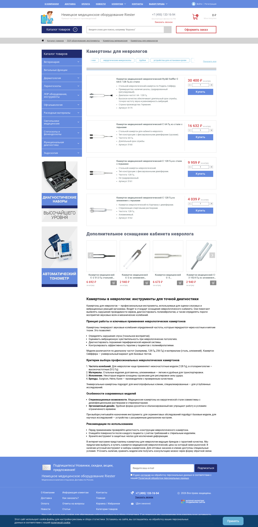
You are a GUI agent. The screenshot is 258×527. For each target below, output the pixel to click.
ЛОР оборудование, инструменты (55, 95)
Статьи (66, 509)
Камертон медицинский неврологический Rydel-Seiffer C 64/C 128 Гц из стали (147, 80)
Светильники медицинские (52, 122)
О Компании (52, 4)
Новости (101, 4)
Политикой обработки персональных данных (163, 478)
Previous (88, 60)
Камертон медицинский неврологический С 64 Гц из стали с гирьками (149, 126)
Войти (199, 4)
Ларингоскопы (52, 86)
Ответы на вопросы (73, 503)
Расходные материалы (57, 112)
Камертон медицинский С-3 (168, 276)
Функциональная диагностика (54, 144)
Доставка (70, 4)
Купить (200, 91)
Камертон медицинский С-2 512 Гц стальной (101, 276)
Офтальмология (53, 104)
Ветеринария (51, 62)
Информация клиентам (75, 492)
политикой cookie (60, 522)
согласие (145, 475)
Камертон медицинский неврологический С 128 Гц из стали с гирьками (149, 162)
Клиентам (117, 4)
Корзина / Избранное (108, 503)
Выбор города (157, 4)
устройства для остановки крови (170, 60)
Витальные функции (55, 70)
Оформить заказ (196, 29)
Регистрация (210, 4)
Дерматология (52, 78)
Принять (233, 521)
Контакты (137, 4)
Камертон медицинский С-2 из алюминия (134, 276)
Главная (100, 498)
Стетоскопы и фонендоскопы (52, 133)
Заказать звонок (164, 22)
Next (196, 60)
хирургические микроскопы (117, 60)
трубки (142, 60)
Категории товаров (107, 509)
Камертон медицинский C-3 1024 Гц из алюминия (201, 276)
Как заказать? (70, 498)
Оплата (86, 4)
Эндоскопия (51, 153)
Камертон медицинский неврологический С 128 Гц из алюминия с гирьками (145, 199)
